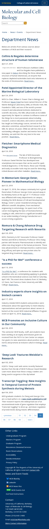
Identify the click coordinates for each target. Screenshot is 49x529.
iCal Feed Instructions (15, 494)
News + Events (16, 32)
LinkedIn (12, 482)
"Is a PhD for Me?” (9, 271)
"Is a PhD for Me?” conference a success (22, 261)
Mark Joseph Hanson (11, 155)
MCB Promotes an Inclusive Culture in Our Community (24, 322)
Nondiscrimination (13, 458)
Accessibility (11, 455)
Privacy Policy (11, 462)
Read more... (29, 81)
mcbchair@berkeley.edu (20, 519)
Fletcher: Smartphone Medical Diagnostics (21, 145)
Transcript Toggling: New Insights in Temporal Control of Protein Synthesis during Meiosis (24, 384)
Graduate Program (13, 443)
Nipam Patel (16, 102)
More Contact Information (16, 523)
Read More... (15, 137)
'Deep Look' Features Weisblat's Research (22, 356)
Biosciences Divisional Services (18, 447)
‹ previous (7, 415)
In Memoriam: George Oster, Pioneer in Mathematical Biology (23, 179)
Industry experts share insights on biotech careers (24, 293)
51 (20, 415)
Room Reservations (14, 451)
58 (14, 419)
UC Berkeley (6, 3)
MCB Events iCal (18, 490)
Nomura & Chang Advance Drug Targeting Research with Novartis (23, 227)
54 (35, 415)
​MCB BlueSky (14, 478)
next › (30, 419)
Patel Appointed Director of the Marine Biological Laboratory (22, 89)
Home (4, 32)
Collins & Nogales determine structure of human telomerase (22, 58)
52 (25, 415)
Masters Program (13, 439)
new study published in (34, 399)
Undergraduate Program (16, 436)
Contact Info (34, 470)
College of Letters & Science (27, 3)
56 (4, 419)
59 (20, 419)
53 (30, 415)
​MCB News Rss (15, 486)
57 (9, 419)
